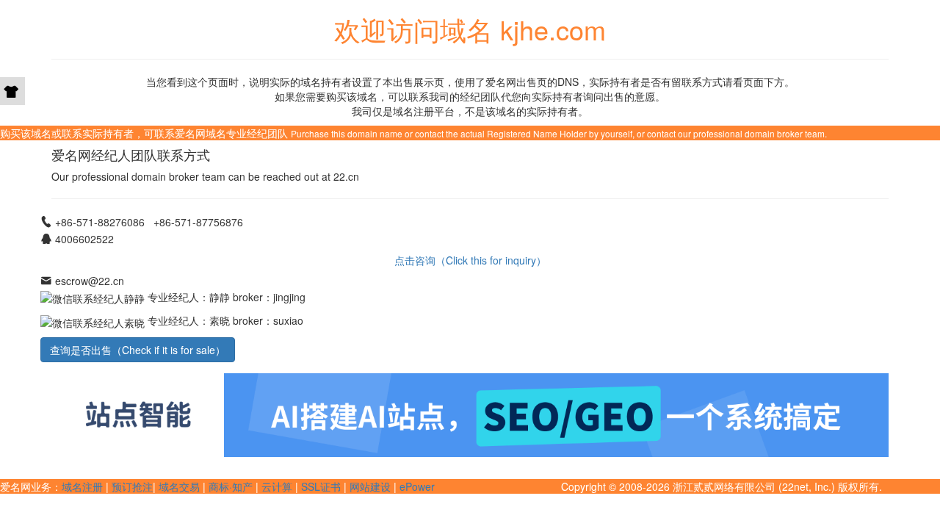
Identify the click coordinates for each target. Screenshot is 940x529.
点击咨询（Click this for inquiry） (470, 260)
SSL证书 (321, 486)
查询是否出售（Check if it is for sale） (137, 349)
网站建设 (370, 486)
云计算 (276, 486)
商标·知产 (231, 486)
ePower (417, 486)
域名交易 (179, 486)
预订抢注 (132, 486)
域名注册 (82, 486)
